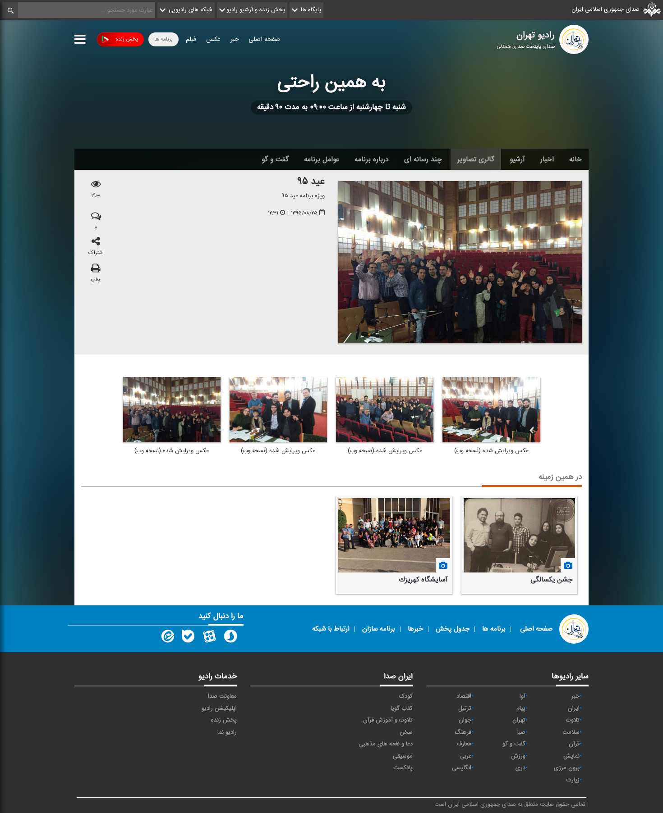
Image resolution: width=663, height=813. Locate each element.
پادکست (403, 768)
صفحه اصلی (264, 39)
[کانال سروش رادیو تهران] (230, 638)
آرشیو (517, 159)
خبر (234, 39)
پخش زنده (126, 39)
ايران (574, 708)
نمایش (571, 756)
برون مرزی (567, 768)
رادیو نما (227, 732)
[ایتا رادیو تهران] (167, 638)
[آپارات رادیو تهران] (209, 638)
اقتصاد (463, 696)
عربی (465, 756)
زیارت (573, 780)
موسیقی (403, 756)
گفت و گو (275, 159)
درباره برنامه (372, 159)
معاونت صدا (222, 696)
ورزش (518, 756)
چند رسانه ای (423, 159)
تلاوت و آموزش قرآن (388, 720)
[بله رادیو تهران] (188, 638)
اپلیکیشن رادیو (219, 708)
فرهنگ (463, 732)
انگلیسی (461, 768)
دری (520, 768)
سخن (406, 732)
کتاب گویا (402, 708)
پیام (520, 708)
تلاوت (573, 720)
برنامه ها (163, 39)
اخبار (547, 159)
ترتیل (464, 708)
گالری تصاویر (475, 159)
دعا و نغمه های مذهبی (386, 744)
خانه (575, 159)
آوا (522, 696)
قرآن (574, 744)
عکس (213, 39)
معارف (464, 744)
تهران (518, 720)
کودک (406, 696)
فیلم (191, 39)
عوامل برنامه (321, 159)
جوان (465, 720)
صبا (521, 732)
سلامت (571, 732)
